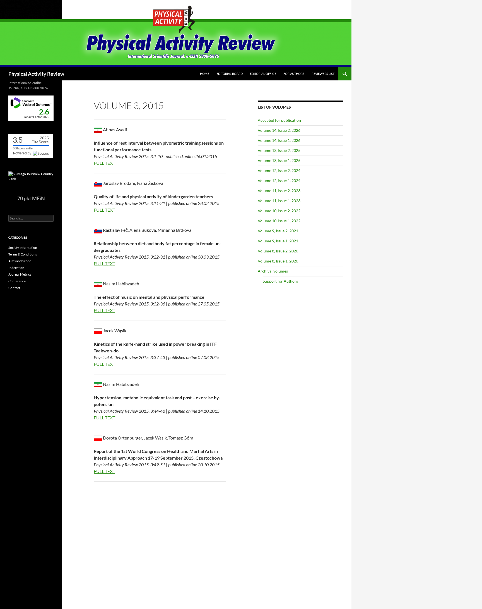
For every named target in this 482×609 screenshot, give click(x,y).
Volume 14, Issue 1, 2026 (279, 140)
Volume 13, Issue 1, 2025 (279, 160)
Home (204, 73)
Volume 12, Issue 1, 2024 (279, 180)
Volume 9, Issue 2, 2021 (278, 230)
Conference (17, 281)
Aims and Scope (19, 261)
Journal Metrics (19, 274)
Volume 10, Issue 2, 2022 (279, 210)
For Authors (293, 73)
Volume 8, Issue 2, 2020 (278, 251)
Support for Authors (280, 281)
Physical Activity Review (36, 74)
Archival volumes (273, 271)
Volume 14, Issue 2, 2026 (279, 130)
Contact (14, 288)
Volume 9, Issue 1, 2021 (278, 240)
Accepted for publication (279, 120)
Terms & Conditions (22, 254)
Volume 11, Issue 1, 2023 (279, 200)
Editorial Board (229, 73)
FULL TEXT (104, 163)
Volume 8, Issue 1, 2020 (278, 261)
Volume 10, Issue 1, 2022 (279, 220)
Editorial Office (263, 73)
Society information (22, 247)
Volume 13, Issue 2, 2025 (279, 150)
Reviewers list (323, 73)
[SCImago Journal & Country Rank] (31, 176)
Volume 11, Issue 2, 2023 (279, 190)
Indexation (16, 268)
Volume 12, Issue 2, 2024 (279, 170)
